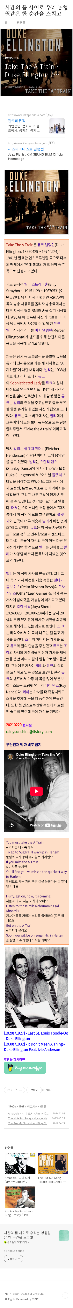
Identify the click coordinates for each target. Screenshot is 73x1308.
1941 (21, 1106)
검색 (57, 8)
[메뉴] (65, 8)
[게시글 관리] (20, 1090)
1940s (12, 1106)
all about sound (14, 1251)
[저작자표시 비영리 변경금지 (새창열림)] (47, 1090)
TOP (65, 1295)
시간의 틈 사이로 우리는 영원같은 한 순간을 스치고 (36, 8)
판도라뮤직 (17, 121)
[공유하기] (15, 1090)
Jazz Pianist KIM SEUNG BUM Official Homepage (35, 156)
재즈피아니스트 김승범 (26, 149)
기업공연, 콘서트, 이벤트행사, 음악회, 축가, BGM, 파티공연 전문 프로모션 (24, 128)
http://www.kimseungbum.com (27, 143)
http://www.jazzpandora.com (26, 115)
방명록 (21, 22)
